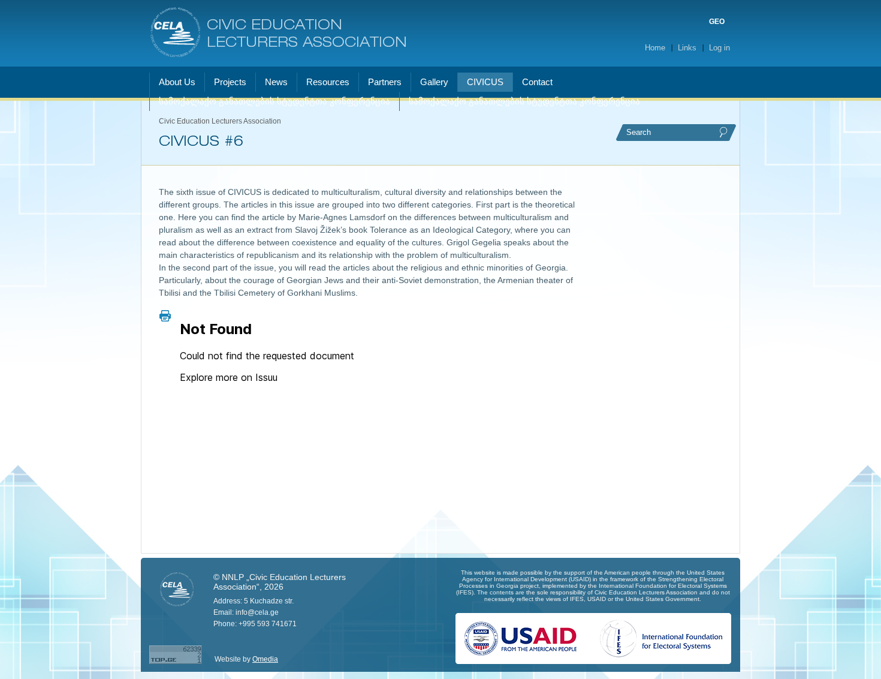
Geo (717, 21)
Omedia (265, 659)
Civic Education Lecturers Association (307, 34)
